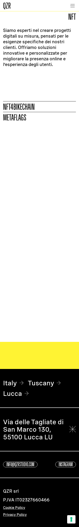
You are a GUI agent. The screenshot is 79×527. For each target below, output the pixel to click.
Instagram (66, 464)
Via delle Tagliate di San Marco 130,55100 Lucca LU (33, 429)
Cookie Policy (14, 508)
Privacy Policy (15, 515)
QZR (7, 5)
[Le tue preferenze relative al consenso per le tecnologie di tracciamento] (71, 519)
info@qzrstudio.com (20, 464)
